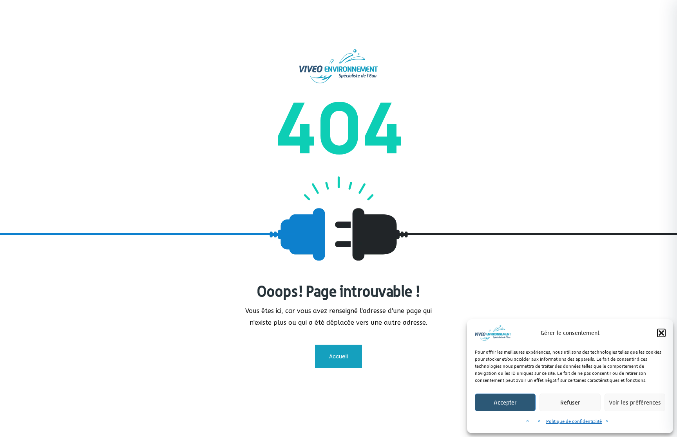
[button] (661, 333)
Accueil (338, 356)
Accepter (505, 402)
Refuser (570, 402)
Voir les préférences (635, 402)
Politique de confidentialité (574, 421)
